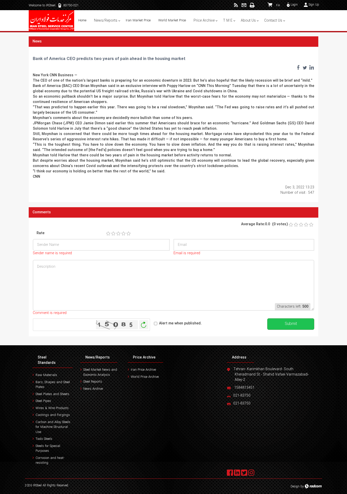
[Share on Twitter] (305, 67)
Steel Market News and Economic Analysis (100, 372)
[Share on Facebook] (298, 67)
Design (295, 486)
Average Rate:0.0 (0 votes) (264, 224)
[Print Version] (252, 5)
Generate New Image (143, 324)
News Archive (93, 389)
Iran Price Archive (143, 369)
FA (278, 5)
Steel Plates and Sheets (52, 394)
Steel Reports (92, 381)
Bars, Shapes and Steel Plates (53, 385)
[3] (118, 233)
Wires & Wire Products (52, 408)
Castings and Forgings (53, 415)
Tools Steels (44, 439)
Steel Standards (47, 360)
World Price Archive (145, 377)
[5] (128, 233)
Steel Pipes (43, 401)
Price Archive (144, 357)
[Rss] (235, 5)
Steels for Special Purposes (48, 448)
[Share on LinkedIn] (311, 67)
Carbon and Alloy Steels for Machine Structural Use (53, 427)
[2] (113, 233)
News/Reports (97, 357)
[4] (123, 233)
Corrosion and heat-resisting (50, 460)
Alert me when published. (180, 323)
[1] (108, 233)
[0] (291, 224)
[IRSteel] (51, 20)
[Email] (244, 5)
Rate (40, 233)
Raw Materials (46, 375)
